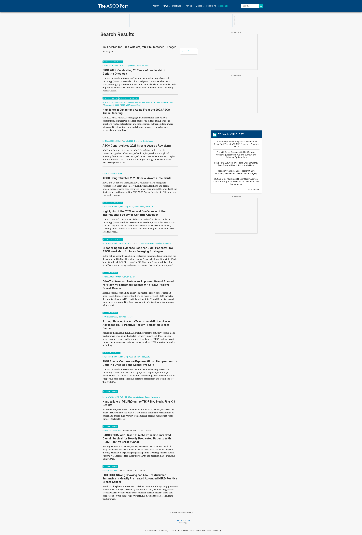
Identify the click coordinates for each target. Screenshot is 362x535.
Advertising (163, 530)
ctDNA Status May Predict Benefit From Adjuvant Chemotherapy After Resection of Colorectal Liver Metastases (236, 181)
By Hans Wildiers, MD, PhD (113, 397)
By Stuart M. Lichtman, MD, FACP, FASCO (118, 357)
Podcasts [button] (211, 6)
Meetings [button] (177, 6)
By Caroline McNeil (110, 243)
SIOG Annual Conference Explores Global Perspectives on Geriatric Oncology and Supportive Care (140, 363)
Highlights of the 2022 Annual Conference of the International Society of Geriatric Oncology (134, 213)
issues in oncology (129, 98)
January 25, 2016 (130, 277)
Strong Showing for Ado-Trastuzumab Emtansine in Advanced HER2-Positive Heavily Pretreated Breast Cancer (136, 325)
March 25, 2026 (143, 66)
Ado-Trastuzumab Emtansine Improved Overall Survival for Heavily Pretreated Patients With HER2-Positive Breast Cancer (138, 285)
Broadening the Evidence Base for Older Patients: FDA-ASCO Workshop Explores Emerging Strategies (138, 249)
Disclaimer (206, 530)
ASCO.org (217, 530)
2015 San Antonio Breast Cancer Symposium (142, 397)
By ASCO (106, 174)
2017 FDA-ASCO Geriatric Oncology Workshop (153, 243)
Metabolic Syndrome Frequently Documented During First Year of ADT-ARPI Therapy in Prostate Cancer (236, 144)
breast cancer (110, 273)
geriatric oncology (112, 62)
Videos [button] (199, 6)
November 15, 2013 (126, 317)
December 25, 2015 (142, 357)
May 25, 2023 (116, 174)
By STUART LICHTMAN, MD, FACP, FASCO (119, 66)
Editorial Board (151, 530)
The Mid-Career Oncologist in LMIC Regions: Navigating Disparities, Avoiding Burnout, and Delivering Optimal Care (236, 154)
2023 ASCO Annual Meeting (132, 105)
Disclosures (175, 530)
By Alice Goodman (110, 317)
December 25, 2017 (126, 243)
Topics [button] (189, 6)
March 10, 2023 (152, 207)
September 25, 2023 (111, 105)
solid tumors (110, 98)
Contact (184, 530)
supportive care (111, 353)
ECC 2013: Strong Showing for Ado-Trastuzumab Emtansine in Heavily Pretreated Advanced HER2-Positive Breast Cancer (140, 478)
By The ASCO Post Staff (112, 141)
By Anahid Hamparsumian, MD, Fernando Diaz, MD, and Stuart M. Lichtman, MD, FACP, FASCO (138, 102)
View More (253, 189)
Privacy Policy (195, 530)
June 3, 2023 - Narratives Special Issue (138, 141)
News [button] (166, 6)
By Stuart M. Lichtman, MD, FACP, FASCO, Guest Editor (123, 207)
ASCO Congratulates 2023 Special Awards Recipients (137, 145)
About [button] (156, 6)
